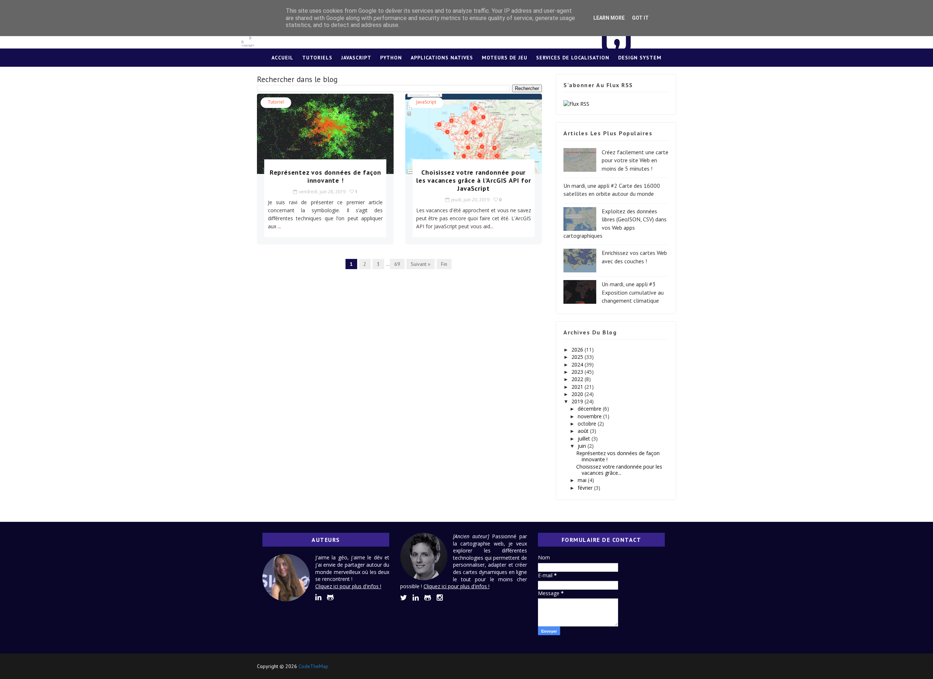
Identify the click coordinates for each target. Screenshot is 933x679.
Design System (639, 57)
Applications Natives (442, 57)
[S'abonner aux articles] (576, 103)
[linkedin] (318, 597)
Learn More (609, 18)
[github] (330, 597)
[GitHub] (656, 666)
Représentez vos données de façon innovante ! (325, 176)
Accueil (282, 57)
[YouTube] (668, 666)
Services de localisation (572, 57)
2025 (578, 356)
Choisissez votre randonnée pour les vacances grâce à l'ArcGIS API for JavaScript (473, 180)
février (586, 487)
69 (397, 264)
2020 (578, 394)
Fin (444, 264)
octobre (588, 423)
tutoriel (276, 102)
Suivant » (420, 264)
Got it (640, 18)
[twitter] (403, 597)
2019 (578, 401)
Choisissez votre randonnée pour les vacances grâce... (619, 469)
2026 (578, 349)
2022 (578, 379)
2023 (578, 371)
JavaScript (356, 57)
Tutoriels (317, 57)
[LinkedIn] (643, 666)
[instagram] (440, 597)
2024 (578, 364)
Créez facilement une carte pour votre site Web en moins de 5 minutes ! (635, 160)
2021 (578, 386)
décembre (590, 408)
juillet (585, 438)
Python (391, 57)
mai (583, 480)
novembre (590, 416)
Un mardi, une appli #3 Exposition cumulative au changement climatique (633, 292)
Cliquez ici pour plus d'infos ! (348, 586)
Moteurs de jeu (504, 57)
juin (582, 445)
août (584, 430)
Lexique (466, 76)
